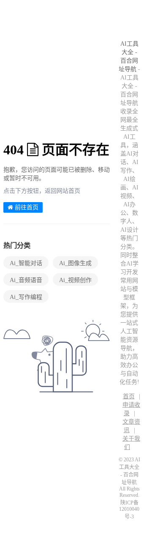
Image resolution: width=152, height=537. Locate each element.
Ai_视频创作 (75, 280)
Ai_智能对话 (26, 263)
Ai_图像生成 (75, 263)
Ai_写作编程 (26, 297)
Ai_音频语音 (26, 280)
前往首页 (25, 207)
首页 (129, 396)
